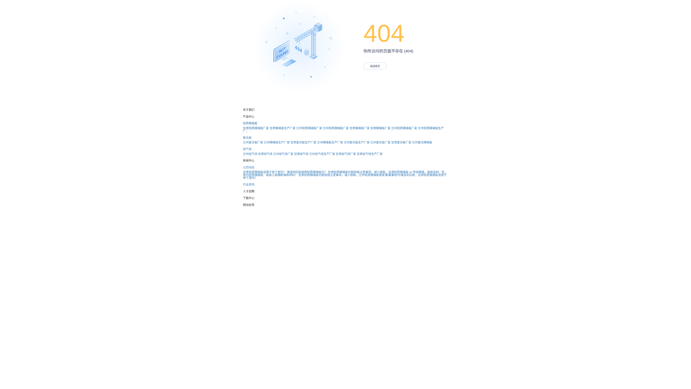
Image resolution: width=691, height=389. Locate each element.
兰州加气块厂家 (283, 153)
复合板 (247, 137)
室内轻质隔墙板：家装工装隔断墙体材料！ (270, 174)
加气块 (247, 149)
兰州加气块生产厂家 (322, 153)
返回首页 (375, 66)
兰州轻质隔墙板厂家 (309, 128)
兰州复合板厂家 (253, 142)
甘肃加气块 (265, 153)
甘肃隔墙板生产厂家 (282, 128)
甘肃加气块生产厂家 (370, 153)
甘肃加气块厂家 (346, 153)
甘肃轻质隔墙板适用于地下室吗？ (264, 172)
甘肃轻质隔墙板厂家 (256, 128)
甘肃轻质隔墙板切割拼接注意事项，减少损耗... (358, 172)
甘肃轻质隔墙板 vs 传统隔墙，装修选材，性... (417, 172)
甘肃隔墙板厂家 (359, 128)
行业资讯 (248, 184)
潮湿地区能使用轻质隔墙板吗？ (307, 172)
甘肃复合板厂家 (401, 142)
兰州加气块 (250, 153)
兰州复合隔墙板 (422, 142)
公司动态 (248, 167)
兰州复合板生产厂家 (357, 142)
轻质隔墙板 (250, 123)
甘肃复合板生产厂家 (303, 142)
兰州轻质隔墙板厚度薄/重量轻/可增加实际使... (388, 174)
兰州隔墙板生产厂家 (277, 142)
